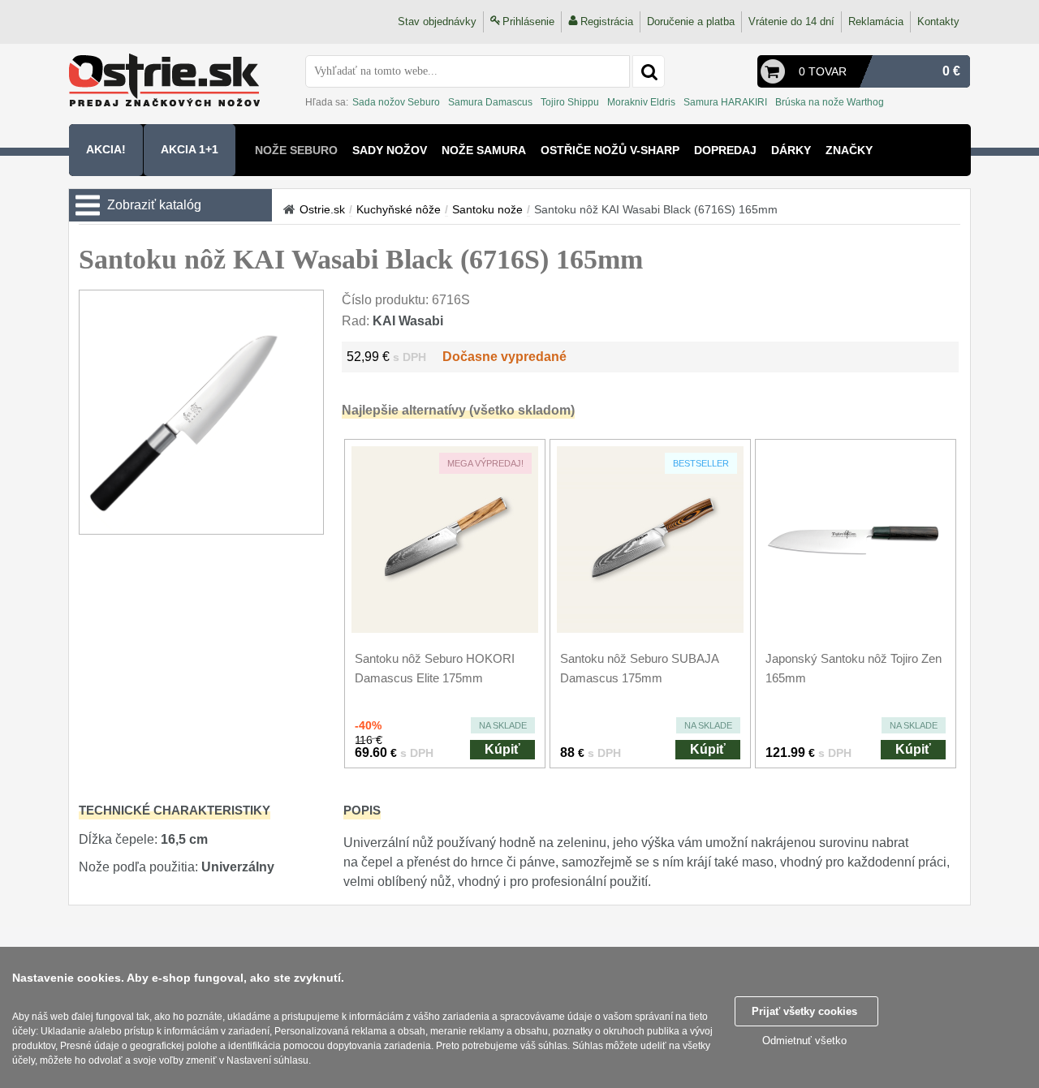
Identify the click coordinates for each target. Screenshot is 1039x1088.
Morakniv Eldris (641, 102)
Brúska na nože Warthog (829, 102)
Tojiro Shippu (570, 102)
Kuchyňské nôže (398, 209)
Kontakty (938, 21)
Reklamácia (875, 21)
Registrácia (606, 21)
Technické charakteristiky (174, 810)
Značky (849, 150)
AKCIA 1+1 (189, 149)
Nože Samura (484, 150)
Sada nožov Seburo (396, 102)
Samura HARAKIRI (725, 102)
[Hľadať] (648, 71)
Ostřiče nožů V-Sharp (610, 150)
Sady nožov (389, 150)
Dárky (791, 150)
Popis (362, 810)
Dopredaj (725, 150)
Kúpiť (502, 749)
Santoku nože (487, 209)
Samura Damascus (490, 102)
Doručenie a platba (691, 21)
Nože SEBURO (296, 150)
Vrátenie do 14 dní (791, 21)
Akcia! (106, 149)
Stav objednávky (437, 21)
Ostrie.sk (322, 209)
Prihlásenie (528, 21)
